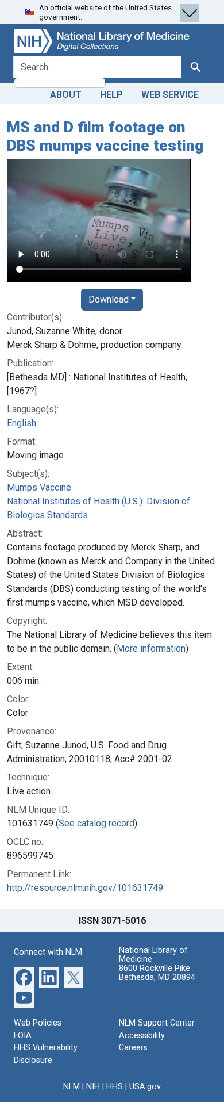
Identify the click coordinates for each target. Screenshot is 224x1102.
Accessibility (142, 1035)
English (21, 423)
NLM (71, 1087)
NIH (93, 1087)
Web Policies (37, 1023)
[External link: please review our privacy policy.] (24, 976)
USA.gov (145, 1087)
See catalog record (96, 823)
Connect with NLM (48, 952)
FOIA (23, 1035)
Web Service (170, 94)
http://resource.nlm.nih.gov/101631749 (85, 887)
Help (111, 94)
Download (108, 299)
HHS (114, 1087)
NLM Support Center (157, 1023)
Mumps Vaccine (39, 487)
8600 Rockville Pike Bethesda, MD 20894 (157, 972)
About (66, 94)
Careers (133, 1048)
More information (151, 648)
